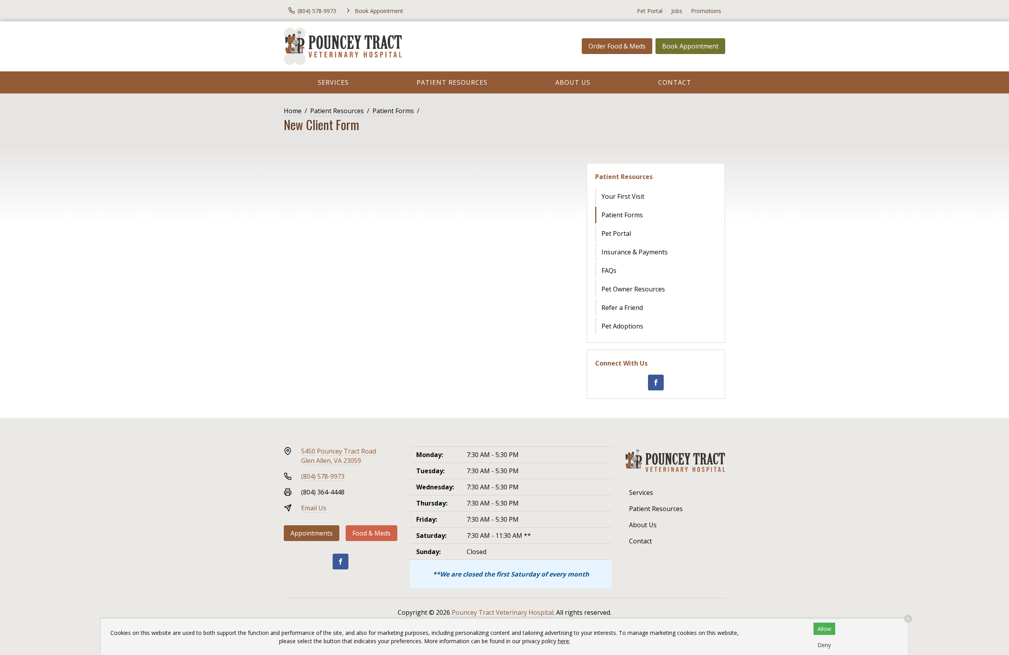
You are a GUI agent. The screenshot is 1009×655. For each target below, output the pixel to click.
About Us (572, 82)
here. (564, 641)
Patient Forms (393, 110)
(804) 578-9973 (322, 476)
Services (333, 82)
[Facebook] (656, 382)
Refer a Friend (622, 307)
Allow (824, 629)
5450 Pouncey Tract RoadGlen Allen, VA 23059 (338, 456)
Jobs (676, 11)
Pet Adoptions (622, 326)
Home (293, 110)
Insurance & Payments (634, 252)
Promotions (706, 11)
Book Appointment (690, 46)
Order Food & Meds (617, 46)
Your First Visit (622, 196)
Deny (824, 645)
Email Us (313, 508)
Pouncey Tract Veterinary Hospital (502, 612)
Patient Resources (452, 82)
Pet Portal (650, 11)
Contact (674, 82)
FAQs (608, 270)
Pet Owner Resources (633, 289)
